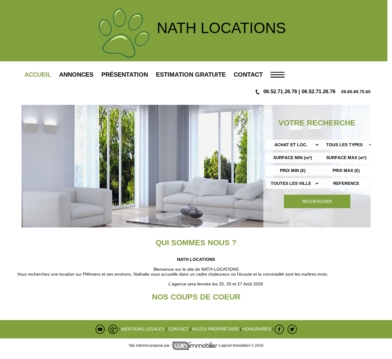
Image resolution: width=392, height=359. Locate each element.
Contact (248, 74)
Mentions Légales (142, 329)
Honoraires (257, 329)
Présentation (124, 74)
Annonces (76, 74)
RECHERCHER (317, 201)
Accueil (37, 74)
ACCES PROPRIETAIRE (215, 329)
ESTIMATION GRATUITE (191, 74)
